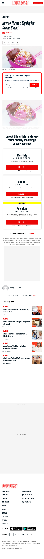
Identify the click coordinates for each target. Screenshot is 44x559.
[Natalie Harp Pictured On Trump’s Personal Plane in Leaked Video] (37, 363)
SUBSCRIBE (38, 3)
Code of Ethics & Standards (11, 543)
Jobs (17, 541)
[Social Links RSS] (27, 535)
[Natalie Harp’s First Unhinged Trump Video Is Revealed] (37, 327)
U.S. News (5, 516)
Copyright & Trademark (9, 545)
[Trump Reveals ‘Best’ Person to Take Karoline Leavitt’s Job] (37, 351)
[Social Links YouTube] (23, 535)
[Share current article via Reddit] (17, 42)
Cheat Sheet (6, 491)
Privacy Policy (35, 87)
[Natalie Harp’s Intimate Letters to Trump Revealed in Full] (37, 315)
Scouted (5, 524)
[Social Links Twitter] (15, 535)
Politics (5, 495)
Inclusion (23, 543)
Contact (9, 541)
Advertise (23, 541)
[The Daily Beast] (20, 3)
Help (29, 541)
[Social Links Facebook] (11, 535)
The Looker (5, 502)
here (34, 295)
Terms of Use (26, 87)
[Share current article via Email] (13, 42)
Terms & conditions (33, 543)
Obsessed (5, 498)
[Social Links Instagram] (19, 535)
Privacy (33, 541)
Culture (4, 513)
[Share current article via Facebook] (4, 42)
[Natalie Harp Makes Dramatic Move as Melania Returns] (37, 339)
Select (22, 167)
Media (4, 505)
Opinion (4, 520)
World (4, 509)
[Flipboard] (31, 535)
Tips (14, 541)
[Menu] (5, 3)
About (4, 541)
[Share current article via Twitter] (8, 42)
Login (31, 234)
